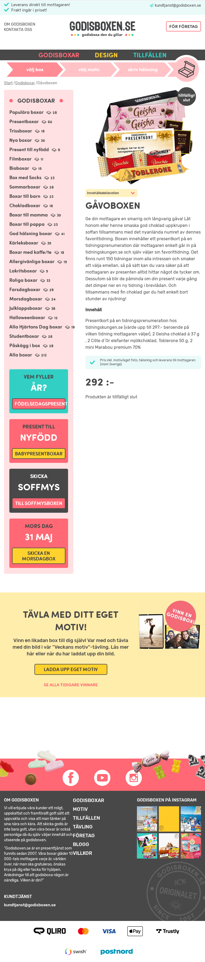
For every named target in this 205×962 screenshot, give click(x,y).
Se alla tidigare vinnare (71, 684)
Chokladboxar (31, 205)
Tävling (83, 827)
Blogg (81, 844)
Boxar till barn (31, 196)
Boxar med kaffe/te (36, 252)
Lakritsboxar (28, 271)
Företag (84, 836)
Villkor (82, 853)
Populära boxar (33, 112)
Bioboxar (25, 168)
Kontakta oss (18, 29)
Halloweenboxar (33, 317)
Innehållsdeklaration (103, 193)
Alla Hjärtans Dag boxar (42, 327)
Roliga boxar (29, 280)
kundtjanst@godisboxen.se (177, 5)
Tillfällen (150, 55)
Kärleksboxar (30, 243)
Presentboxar (30, 121)
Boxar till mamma (35, 215)
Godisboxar (58, 55)
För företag (183, 26)
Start (8, 83)
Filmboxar (26, 159)
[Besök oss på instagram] (134, 778)
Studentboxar (30, 336)
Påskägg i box (31, 345)
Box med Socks (31, 177)
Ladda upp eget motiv (71, 669)
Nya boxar (27, 140)
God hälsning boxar (37, 233)
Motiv (80, 809)
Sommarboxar (31, 187)
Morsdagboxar (32, 299)
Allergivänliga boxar (38, 261)
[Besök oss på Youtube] (102, 778)
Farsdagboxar (31, 289)
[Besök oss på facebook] (71, 778)
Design (106, 55)
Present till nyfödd (34, 149)
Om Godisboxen (19, 24)
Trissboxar (27, 131)
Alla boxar (27, 355)
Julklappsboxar (32, 308)
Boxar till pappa (33, 224)
